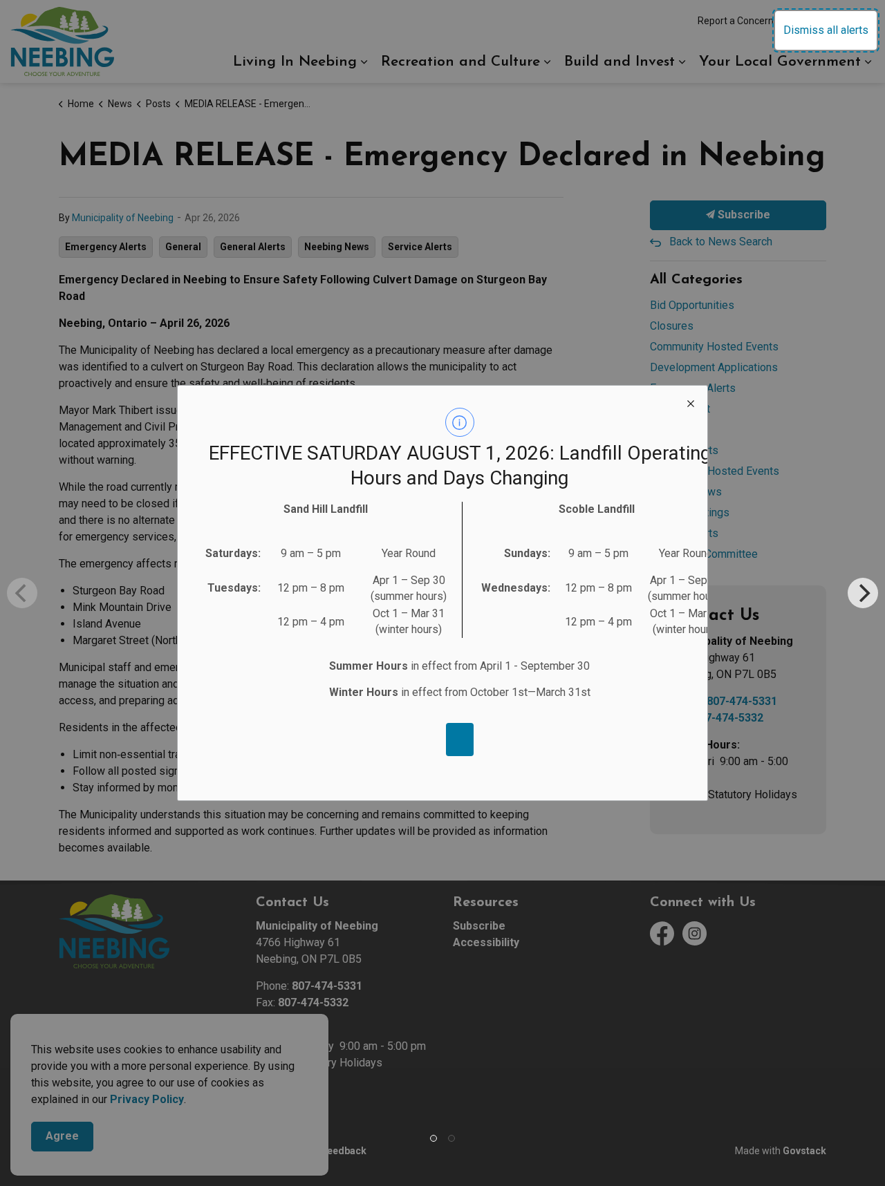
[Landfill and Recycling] (460, 739)
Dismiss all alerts (825, 30)
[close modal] (690, 402)
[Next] (863, 593)
